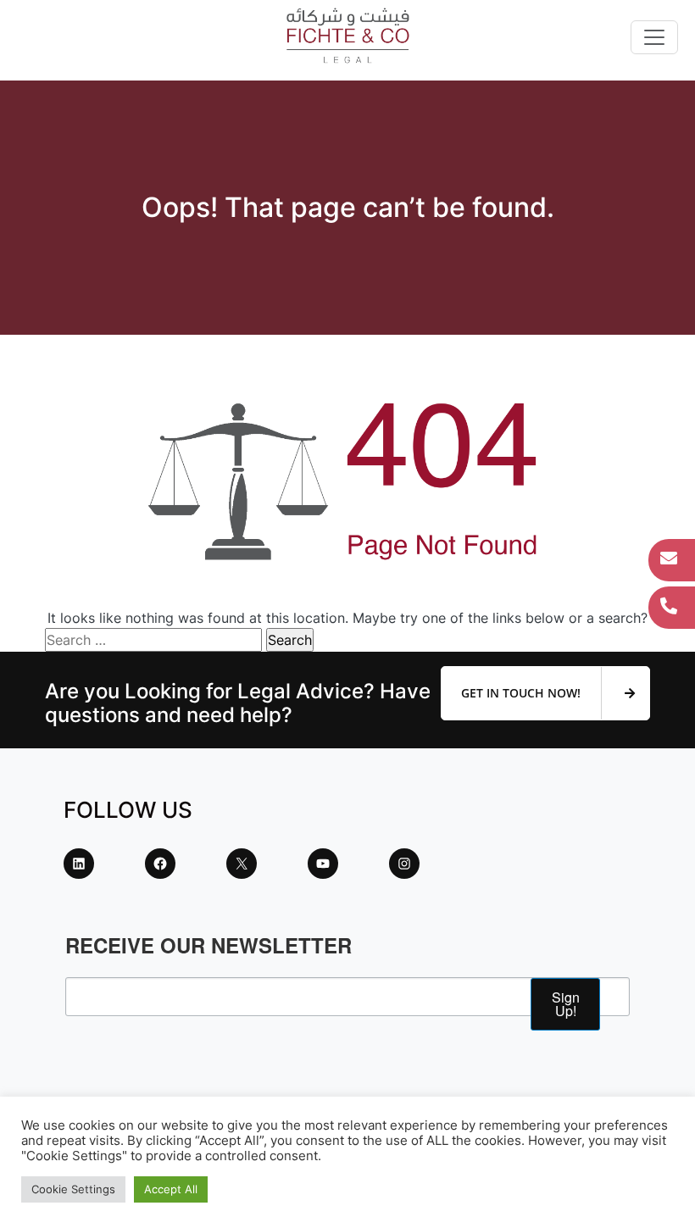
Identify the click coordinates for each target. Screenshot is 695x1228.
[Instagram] (404, 863)
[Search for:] (153, 640)
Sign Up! (566, 1003)
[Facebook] (160, 863)
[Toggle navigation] (654, 37)
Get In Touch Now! (522, 693)
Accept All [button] (170, 1189)
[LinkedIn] (79, 863)
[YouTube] (323, 863)
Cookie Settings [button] (73, 1189)
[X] (241, 863)
